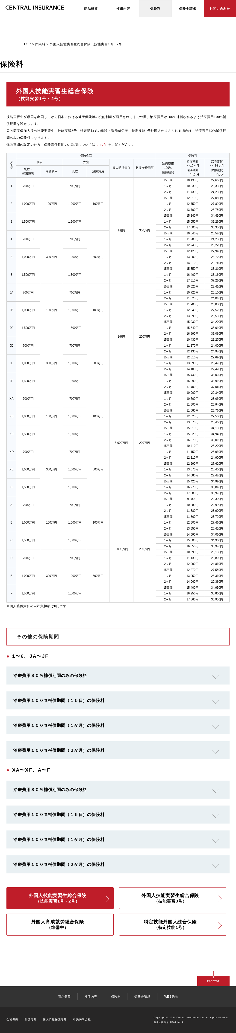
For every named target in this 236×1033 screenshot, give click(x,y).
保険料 (155, 8)
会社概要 (12, 1019)
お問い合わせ (219, 8)
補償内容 (123, 8)
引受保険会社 (82, 1019)
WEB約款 (171, 996)
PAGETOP (213, 981)
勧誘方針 (30, 1019)
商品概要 (91, 8)
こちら (102, 144)
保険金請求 (187, 8)
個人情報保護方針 (55, 1019)
